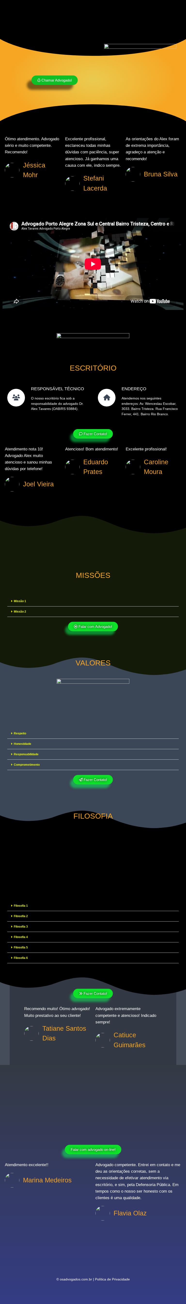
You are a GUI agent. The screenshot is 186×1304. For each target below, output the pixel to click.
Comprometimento (27, 764)
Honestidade (22, 744)
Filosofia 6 (21, 958)
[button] (93, 601)
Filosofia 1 (21, 905)
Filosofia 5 (21, 947)
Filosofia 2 (21, 916)
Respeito (20, 733)
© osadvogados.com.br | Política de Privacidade (93, 1279)
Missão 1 (20, 601)
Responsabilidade (26, 754)
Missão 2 (20, 611)
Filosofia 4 (21, 937)
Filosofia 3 (21, 926)
